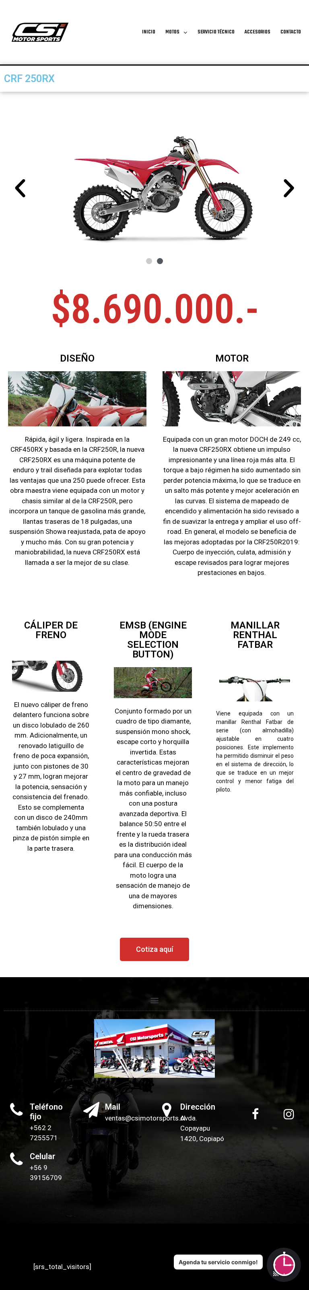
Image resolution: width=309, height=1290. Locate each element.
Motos (172, 32)
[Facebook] (255, 1114)
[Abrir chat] (284, 1265)
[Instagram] (289, 1114)
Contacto (290, 32)
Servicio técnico (216, 32)
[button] (20, 188)
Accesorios (257, 32)
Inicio (148, 32)
